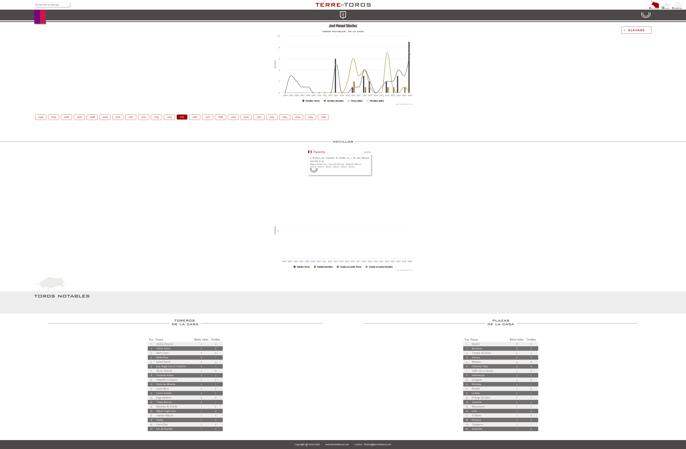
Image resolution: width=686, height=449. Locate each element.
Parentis (319, 152)
